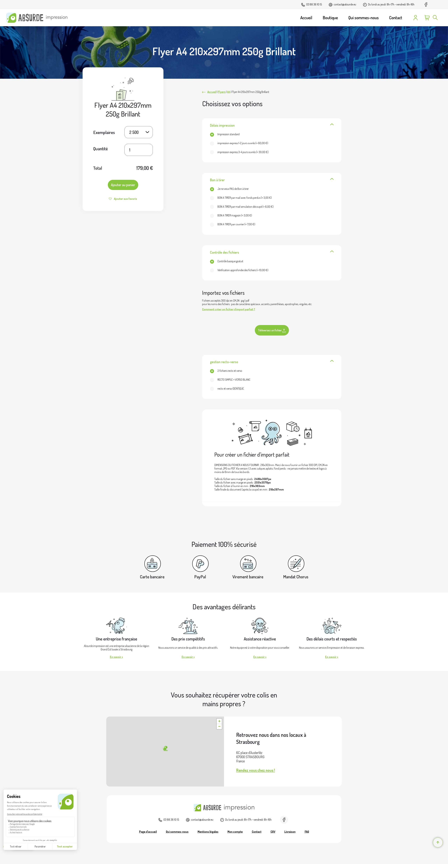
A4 (228, 92)
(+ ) (243, 143)
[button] (165, 749)
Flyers (222, 92)
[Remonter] (438, 842)
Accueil (211, 92)
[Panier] (427, 17)
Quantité (100, 148)
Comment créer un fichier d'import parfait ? (228, 309)
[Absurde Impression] (38, 18)
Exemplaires (104, 132)
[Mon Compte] (415, 17)
